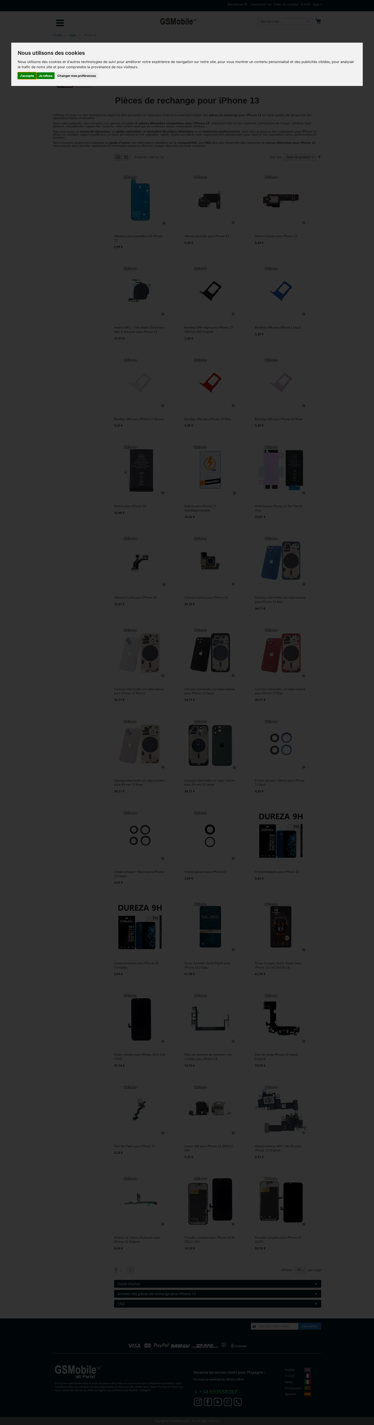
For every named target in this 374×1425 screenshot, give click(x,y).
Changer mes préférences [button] (76, 76)
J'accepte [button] (27, 76)
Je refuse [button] (45, 76)
